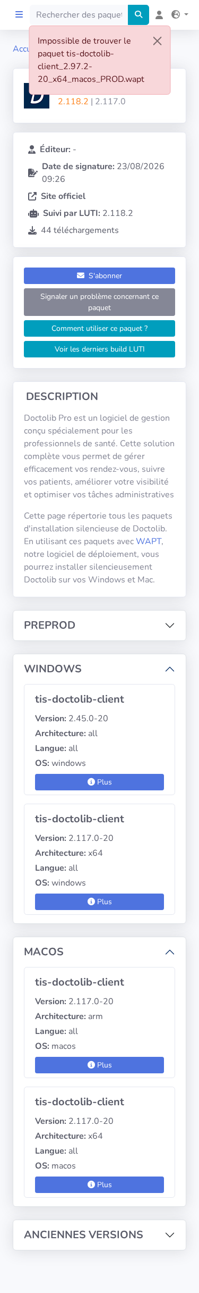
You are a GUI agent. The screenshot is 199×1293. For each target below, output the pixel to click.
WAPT (148, 541)
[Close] (157, 41)
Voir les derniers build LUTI (100, 349)
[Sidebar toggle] (19, 15)
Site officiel (63, 196)
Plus (103, 782)
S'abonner (104, 276)
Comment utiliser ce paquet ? (99, 328)
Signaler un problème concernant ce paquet (99, 302)
